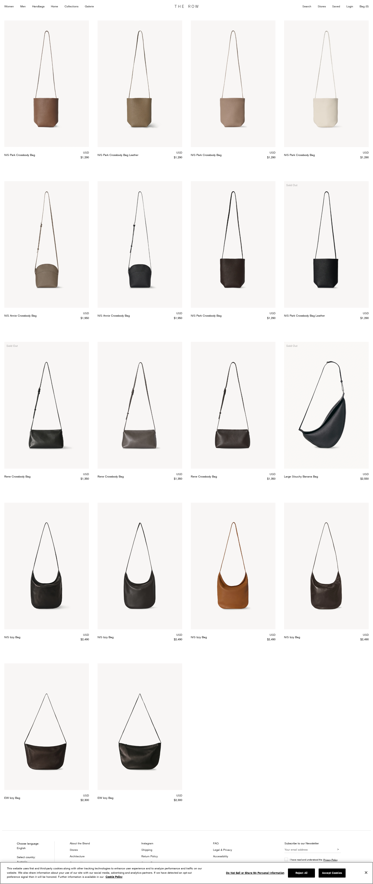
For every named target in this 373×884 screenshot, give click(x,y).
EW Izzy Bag (12, 797)
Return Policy (149, 856)
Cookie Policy (114, 877)
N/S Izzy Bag (12, 637)
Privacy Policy (330, 859)
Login (349, 6)
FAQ (216, 843)
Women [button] (9, 6)
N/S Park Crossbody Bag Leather (118, 155)
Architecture (77, 856)
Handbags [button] (38, 6)
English (21, 848)
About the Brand (80, 843)
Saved (336, 7)
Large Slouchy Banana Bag (301, 476)
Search (306, 6)
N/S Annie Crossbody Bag (20, 315)
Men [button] (23, 6)
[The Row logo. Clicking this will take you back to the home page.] (186, 6)
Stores (322, 6)
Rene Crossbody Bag (17, 476)
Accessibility (220, 856)
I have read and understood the (314, 859)
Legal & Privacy (222, 849)
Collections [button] (71, 6)
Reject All (301, 873)
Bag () (364, 6)
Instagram (147, 843)
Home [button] (54, 6)
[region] (186, 873)
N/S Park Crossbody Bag (19, 155)
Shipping (146, 849)
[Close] (366, 872)
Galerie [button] (89, 6)
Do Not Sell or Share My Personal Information (255, 873)
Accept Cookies (332, 873)
